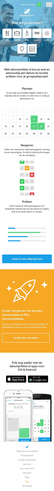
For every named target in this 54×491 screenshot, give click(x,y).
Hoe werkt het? (27, 468)
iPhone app (16, 379)
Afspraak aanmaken (28, 4)
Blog (27, 477)
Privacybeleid (27, 455)
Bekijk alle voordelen (26, 337)
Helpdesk (27, 472)
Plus (27, 481)
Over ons (27, 464)
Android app (38, 379)
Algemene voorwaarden (27, 451)
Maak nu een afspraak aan (27, 258)
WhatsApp (27, 485)
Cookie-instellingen (27, 459)
